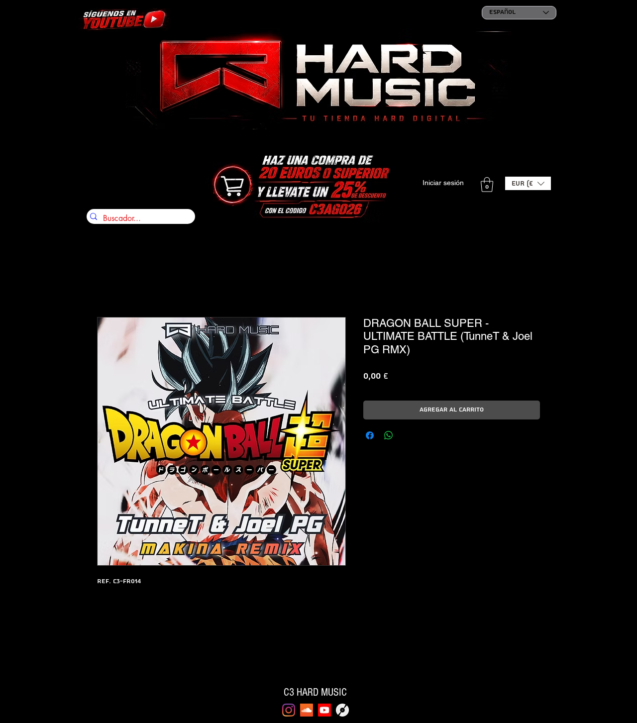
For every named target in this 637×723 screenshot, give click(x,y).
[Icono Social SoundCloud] (306, 710)
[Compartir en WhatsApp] (389, 435)
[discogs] (342, 710)
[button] (528, 183)
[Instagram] (288, 710)
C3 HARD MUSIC (315, 692)
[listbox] (528, 183)
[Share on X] (408, 435)
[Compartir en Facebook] (370, 435)
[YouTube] (324, 710)
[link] (487, 184)
